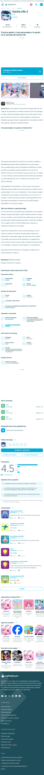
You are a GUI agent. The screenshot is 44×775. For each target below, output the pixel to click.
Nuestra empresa (6, 709)
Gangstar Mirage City (6, 662)
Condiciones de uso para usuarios (11, 757)
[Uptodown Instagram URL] (12, 696)
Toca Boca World (28, 637)
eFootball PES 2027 (16, 1)
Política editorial (6, 712)
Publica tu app (5, 736)
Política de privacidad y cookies (11, 760)
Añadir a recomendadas (31, 455)
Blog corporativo (6, 721)
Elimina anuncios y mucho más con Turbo (21, 64)
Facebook (17, 637)
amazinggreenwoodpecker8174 (19, 561)
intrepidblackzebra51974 (17, 536)
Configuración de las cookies (10, 763)
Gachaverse (40, 637)
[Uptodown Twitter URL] (9, 696)
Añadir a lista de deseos (10, 455)
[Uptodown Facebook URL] (19, 696)
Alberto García (10, 103)
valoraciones (7, 27)
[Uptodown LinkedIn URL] (16, 696)
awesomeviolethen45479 (17, 576)
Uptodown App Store (8, 733)
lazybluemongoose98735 (17, 523)
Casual (28, 280)
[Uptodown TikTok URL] (6, 696)
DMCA (3, 769)
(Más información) (10, 307)
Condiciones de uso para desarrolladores (14, 766)
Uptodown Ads (6, 742)
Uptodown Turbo (8, 745)
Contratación (5, 724)
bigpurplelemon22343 (16, 511)
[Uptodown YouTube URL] (2, 696)
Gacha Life (6, 611)
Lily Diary (28, 611)
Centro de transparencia (8, 715)
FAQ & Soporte (5, 748)
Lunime (14, 17)
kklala (11, 549)
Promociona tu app (7, 739)
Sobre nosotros (6, 706)
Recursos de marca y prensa (10, 718)
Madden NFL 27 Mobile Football (27, 1)
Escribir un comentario (22, 450)
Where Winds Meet (7, 1)
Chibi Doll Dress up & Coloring (17, 612)
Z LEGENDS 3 (17, 662)
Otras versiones (22, 78)
